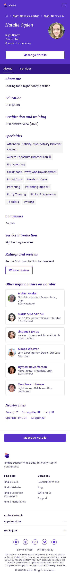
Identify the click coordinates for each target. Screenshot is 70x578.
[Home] (6, 16)
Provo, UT (11, 412)
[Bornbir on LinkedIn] (35, 542)
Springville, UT (31, 412)
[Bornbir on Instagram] (25, 542)
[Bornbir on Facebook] (16, 542)
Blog (40, 487)
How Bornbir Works (48, 482)
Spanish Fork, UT (16, 418)
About (7, 69)
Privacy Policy (45, 549)
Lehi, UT (49, 412)
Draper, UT (38, 418)
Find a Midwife (12, 487)
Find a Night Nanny (15, 501)
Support (42, 498)
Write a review (19, 270)
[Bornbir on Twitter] (44, 542)
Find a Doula (11, 482)
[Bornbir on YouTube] (54, 542)
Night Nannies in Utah (26, 16)
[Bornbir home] (10, 5)
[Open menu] (64, 5)
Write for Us (44, 493)
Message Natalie (35, 55)
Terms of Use (25, 549)
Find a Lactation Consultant (13, 494)
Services (26, 69)
